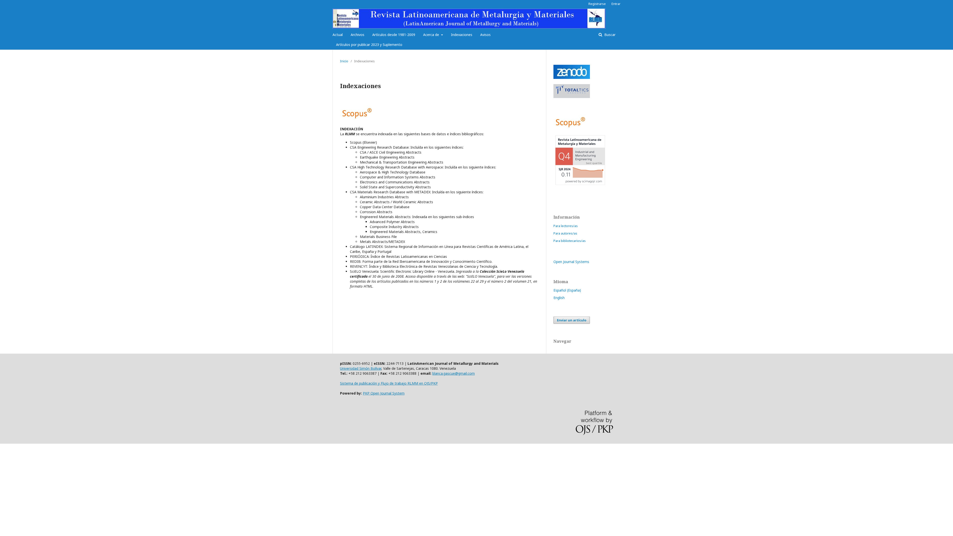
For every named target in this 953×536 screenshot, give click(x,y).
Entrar (616, 3)
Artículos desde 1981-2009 (393, 34)
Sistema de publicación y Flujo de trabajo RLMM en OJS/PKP (389, 383)
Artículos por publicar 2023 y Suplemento (369, 44)
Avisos (485, 34)
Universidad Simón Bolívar (360, 368)
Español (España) (567, 290)
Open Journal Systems (571, 261)
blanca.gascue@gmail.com (453, 373)
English (559, 297)
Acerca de (431, 34)
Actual (338, 34)
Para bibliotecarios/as (569, 240)
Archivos (357, 34)
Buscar (609, 34)
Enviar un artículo (571, 320)
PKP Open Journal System (384, 393)
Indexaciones (461, 34)
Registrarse (597, 3)
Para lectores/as (565, 226)
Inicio (344, 61)
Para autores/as (565, 233)
